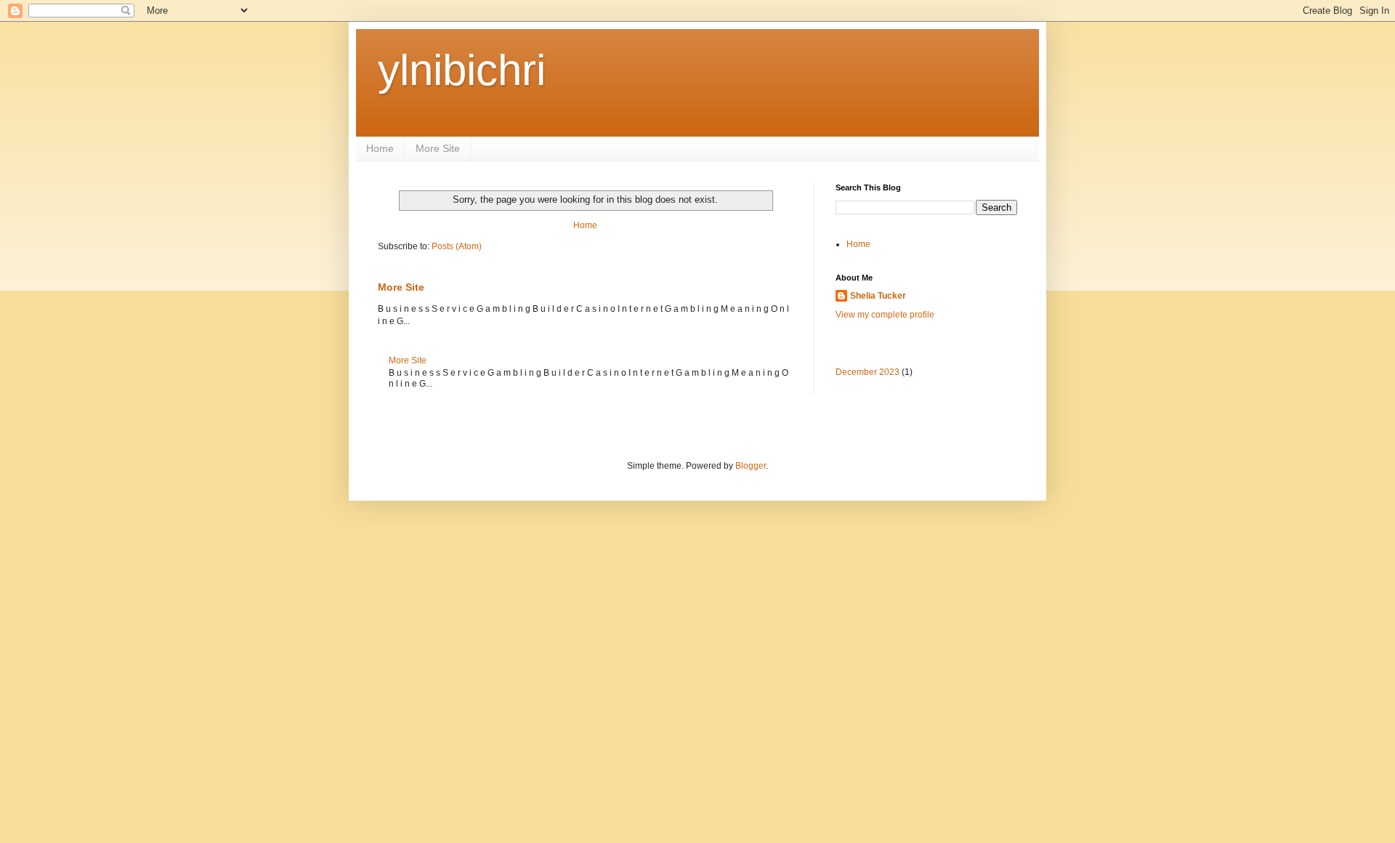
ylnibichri (462, 70)
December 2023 (867, 372)
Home (380, 148)
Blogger (750, 466)
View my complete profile (885, 315)
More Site (438, 148)
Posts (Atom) (457, 246)
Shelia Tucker (878, 296)
